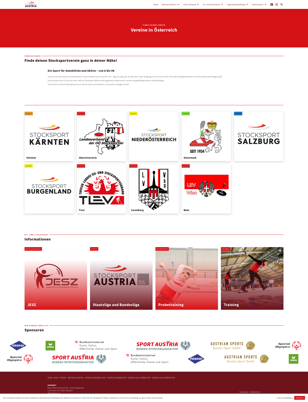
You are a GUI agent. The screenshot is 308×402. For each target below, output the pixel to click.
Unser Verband (189, 4)
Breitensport (258, 4)
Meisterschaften (169, 4)
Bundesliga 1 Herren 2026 (139, 378)
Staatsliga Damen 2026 (117, 378)
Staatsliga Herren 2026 (95, 378)
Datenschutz (255, 392)
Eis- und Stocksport (211, 4)
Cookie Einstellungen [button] (284, 398)
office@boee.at (54, 393)
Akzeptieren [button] (300, 398)
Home (50, 378)
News (156, 4)
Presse (63, 378)
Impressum (243, 392)
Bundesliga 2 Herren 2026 (163, 378)
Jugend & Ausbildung (236, 4)
